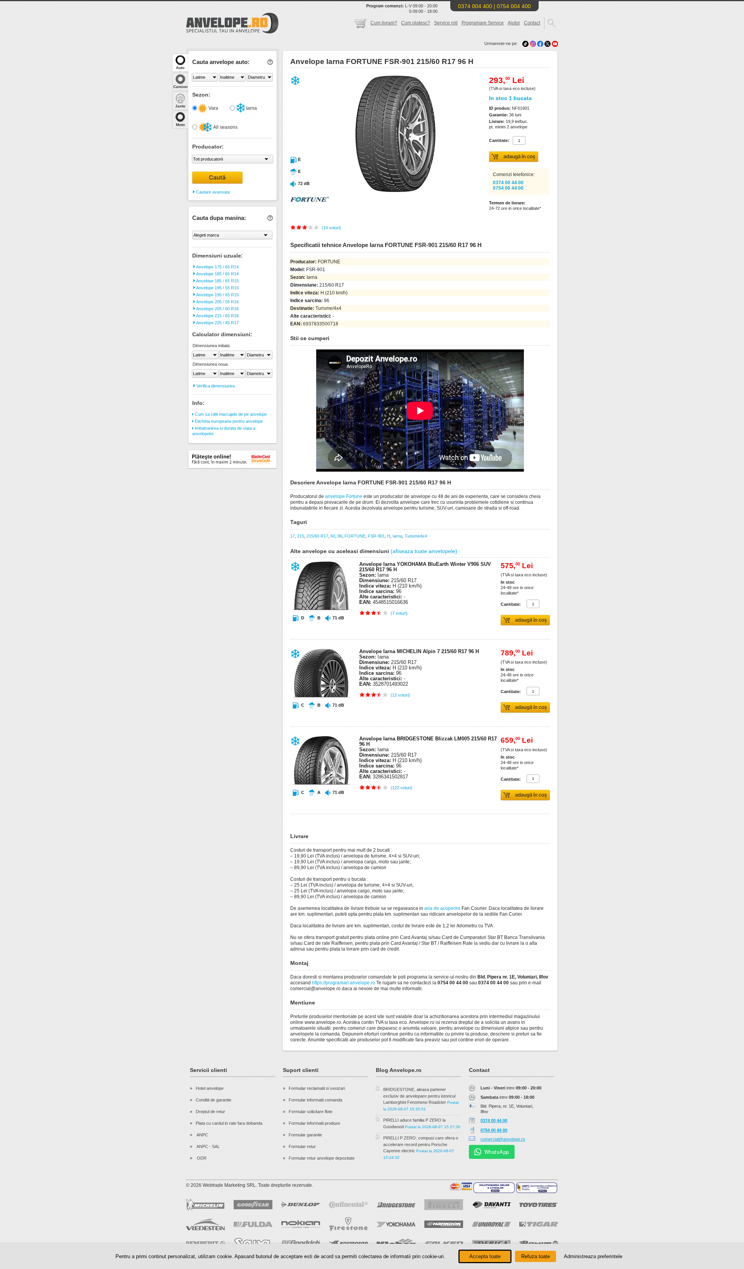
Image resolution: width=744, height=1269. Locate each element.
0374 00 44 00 (508, 182)
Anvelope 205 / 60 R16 (217, 308)
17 (292, 536)
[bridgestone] (396, 1204)
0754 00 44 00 (508, 188)
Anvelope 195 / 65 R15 (217, 294)
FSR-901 (376, 536)
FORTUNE (354, 536)
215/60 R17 (317, 536)
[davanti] (491, 1205)
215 (300, 536)
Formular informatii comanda (315, 1100)
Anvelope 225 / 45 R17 (217, 322)
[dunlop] (300, 1205)
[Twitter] (548, 43)
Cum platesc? (415, 23)
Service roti (446, 23)
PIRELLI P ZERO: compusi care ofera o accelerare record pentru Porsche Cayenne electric (420, 1144)
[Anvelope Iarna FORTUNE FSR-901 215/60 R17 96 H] (378, 190)
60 (333, 536)
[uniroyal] (491, 1224)
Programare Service (483, 23)
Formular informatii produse (314, 1123)
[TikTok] (525, 43)
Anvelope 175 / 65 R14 (217, 267)
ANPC (202, 1134)
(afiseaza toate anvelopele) (424, 551)
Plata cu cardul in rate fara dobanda (229, 1123)
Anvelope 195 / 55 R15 (217, 287)
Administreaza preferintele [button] (593, 1256)
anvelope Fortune (343, 496)
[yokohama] (396, 1224)
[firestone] (348, 1224)
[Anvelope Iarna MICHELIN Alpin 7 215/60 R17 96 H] (321, 712)
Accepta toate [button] (485, 1256)
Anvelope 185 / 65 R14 (217, 273)
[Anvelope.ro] (232, 31)
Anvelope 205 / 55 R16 (217, 301)
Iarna (251, 108)
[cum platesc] (461, 1186)
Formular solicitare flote (310, 1111)
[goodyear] (253, 1204)
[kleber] (396, 1243)
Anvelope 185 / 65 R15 (217, 280)
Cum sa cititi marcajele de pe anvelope (230, 414)
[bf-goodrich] (300, 1243)
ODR (201, 1158)
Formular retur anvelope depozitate (322, 1158)
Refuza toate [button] (535, 1256)
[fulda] (253, 1224)
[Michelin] (205, 1204)
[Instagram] (533, 43)
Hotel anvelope (210, 1088)
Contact (532, 23)
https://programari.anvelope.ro (343, 982)
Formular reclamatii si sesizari (317, 1088)
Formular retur (302, 1146)
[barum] (538, 1243)
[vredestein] (205, 1224)
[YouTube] (555, 43)
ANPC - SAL (208, 1146)
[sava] (253, 1243)
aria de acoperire (442, 908)
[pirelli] (443, 1204)
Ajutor (514, 23)
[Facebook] (540, 43)
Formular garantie (305, 1134)
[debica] (491, 1243)
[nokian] (300, 1224)
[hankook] (443, 1224)
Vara (212, 108)
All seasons (225, 127)
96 (340, 536)
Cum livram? (383, 23)
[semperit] (205, 1243)
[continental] (348, 1205)
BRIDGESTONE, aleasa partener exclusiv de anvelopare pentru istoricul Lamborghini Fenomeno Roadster (419, 1096)
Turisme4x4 (416, 536)
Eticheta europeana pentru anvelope (228, 421)
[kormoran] (348, 1243)
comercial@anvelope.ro (502, 1139)
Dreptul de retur (210, 1111)
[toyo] (538, 1205)
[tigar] (538, 1224)
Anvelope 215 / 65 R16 (217, 315)
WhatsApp (496, 1151)
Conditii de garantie (213, 1100)
